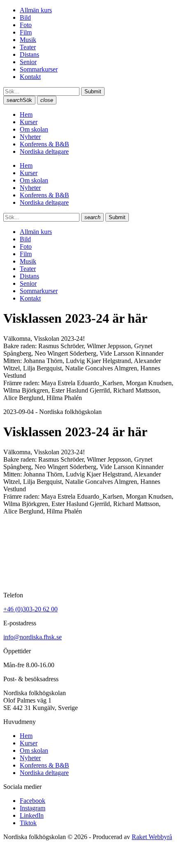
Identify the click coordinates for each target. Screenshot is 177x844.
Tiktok (28, 822)
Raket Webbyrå (152, 836)
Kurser (28, 121)
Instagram (32, 808)
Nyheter (30, 136)
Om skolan (34, 129)
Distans (29, 54)
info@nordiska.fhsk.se (32, 637)
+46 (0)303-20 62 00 (30, 609)
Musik (28, 39)
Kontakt (30, 76)
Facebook (32, 800)
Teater (28, 47)
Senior (28, 61)
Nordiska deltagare (44, 151)
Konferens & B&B (44, 144)
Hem (26, 114)
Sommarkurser (39, 69)
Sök (19, 100)
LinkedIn (32, 815)
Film (26, 32)
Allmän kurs (36, 10)
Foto (26, 24)
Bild (25, 17)
